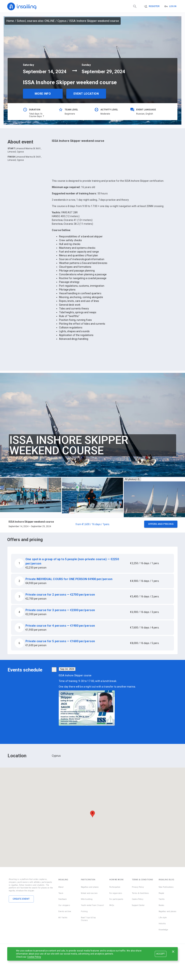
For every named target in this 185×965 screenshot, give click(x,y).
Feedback (62, 899)
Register (154, 6)
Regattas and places (90, 887)
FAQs (111, 905)
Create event (21, 898)
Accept (160, 954)
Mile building (87, 899)
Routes (161, 905)
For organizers (115, 893)
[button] (92, 525)
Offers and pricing (160, 524)
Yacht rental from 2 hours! (92, 905)
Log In (172, 6)
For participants (116, 899)
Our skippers (64, 905)
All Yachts (62, 917)
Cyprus (61, 21)
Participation (114, 887)
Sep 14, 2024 (67, 669)
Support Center (138, 905)
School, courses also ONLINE (36, 21)
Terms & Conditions (140, 893)
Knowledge (163, 930)
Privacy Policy (138, 887)
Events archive (64, 911)
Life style (163, 917)
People (161, 893)
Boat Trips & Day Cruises (88, 919)
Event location (86, 93)
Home (10, 21)
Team (60, 893)
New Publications (166, 887)
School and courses (89, 893)
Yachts (162, 899)
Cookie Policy (34, 957)
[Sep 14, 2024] (54, 669)
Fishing (84, 911)
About (60, 887)
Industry (162, 923)
